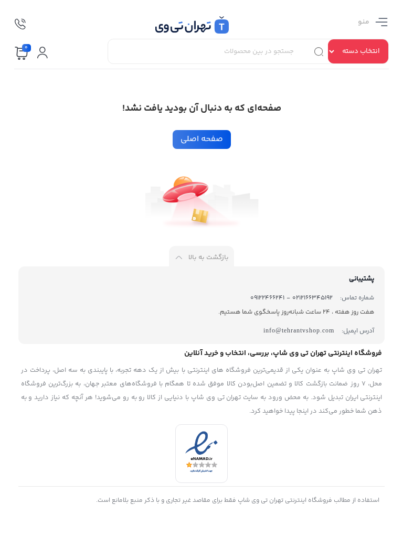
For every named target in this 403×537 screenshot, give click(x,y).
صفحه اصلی (202, 139)
